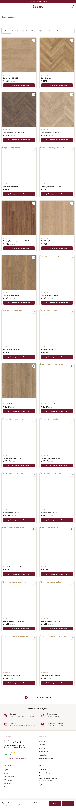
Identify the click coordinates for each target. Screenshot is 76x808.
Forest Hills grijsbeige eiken (12, 458)
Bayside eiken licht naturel (50, 132)
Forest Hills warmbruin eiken (13, 567)
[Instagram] (40, 784)
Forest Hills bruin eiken (11, 404)
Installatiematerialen (10, 777)
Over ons (42, 748)
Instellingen (55, 804)
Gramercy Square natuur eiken (13, 675)
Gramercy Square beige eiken (13, 621)
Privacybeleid (43, 751)
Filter (7, 31)
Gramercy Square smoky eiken (51, 675)
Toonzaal (42, 745)
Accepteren (68, 804)
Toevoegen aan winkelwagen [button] (20, 85)
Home (3, 17)
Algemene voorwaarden (46, 758)
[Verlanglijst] (68, 6)
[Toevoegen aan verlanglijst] (33, 40)
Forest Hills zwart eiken (49, 567)
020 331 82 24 (46, 769)
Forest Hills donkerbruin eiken (51, 404)
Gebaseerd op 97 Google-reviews (18, 758)
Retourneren (43, 741)
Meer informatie (15, 805)
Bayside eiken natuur (10, 187)
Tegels (6, 770)
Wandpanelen (8, 783)
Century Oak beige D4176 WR (51, 187)
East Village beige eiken (49, 241)
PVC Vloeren (8, 780)
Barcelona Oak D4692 (10, 78)
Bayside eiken (46, 78)
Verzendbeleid (43, 755)
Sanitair (6, 773)
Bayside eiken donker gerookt (13, 132)
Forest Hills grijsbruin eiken (50, 458)
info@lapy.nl (47, 773)
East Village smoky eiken (11, 349)
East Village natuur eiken (49, 295)
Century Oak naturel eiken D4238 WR (16, 241)
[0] (72, 6)
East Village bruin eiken (11, 295)
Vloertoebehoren (9, 787)
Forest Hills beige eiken (49, 349)
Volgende (46, 698)
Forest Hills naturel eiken (11, 512)
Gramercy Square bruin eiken (51, 621)
